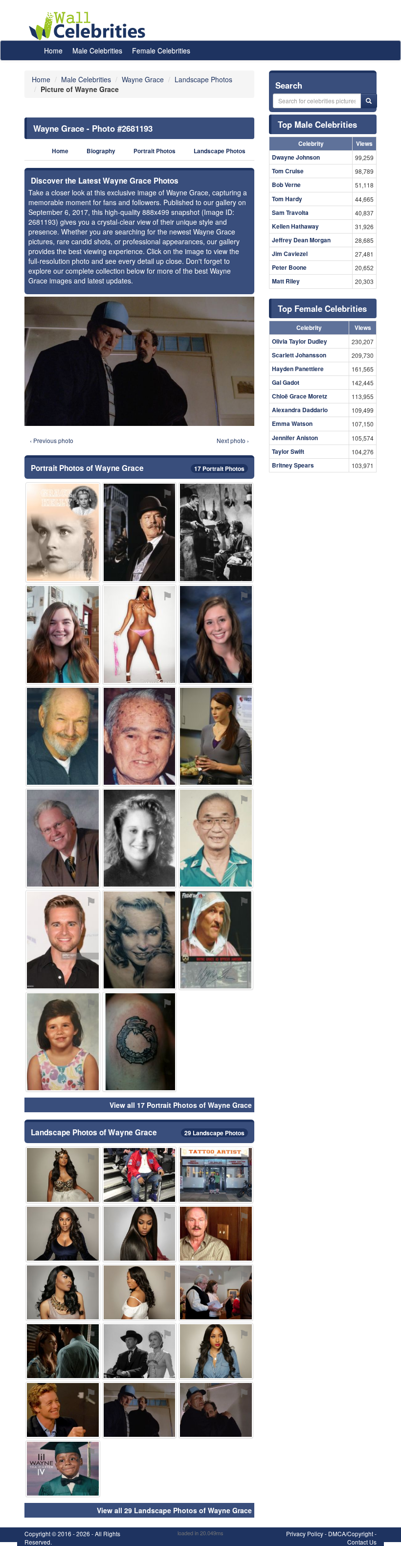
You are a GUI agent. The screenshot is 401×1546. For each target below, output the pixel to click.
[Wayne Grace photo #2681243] (139, 1042)
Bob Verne (286, 184)
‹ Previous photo (51, 440)
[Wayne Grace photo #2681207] (62, 1468)
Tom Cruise (288, 170)
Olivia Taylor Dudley (299, 341)
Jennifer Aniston (295, 437)
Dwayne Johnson (296, 157)
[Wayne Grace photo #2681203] (215, 1410)
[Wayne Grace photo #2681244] (215, 1175)
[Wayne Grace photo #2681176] (62, 1175)
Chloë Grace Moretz (299, 396)
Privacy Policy (304, 1533)
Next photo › (233, 440)
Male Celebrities (97, 50)
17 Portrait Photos (219, 468)
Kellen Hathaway (295, 226)
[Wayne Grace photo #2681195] (62, 736)
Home (53, 50)
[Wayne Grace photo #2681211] (62, 1351)
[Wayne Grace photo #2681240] (139, 940)
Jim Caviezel (290, 253)
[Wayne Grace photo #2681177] (139, 532)
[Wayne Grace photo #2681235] (139, 1351)
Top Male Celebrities (317, 124)
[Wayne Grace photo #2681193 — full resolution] (139, 361)
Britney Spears (293, 465)
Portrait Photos (155, 151)
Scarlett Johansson (299, 355)
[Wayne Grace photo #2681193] (139, 1410)
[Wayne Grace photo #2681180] (215, 1233)
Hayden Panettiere (298, 368)
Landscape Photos (219, 151)
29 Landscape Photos (214, 1132)
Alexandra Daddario (300, 409)
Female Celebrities (161, 50)
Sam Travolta (290, 212)
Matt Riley (286, 281)
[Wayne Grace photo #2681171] (139, 1233)
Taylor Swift (288, 451)
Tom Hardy (287, 198)
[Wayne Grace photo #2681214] (139, 736)
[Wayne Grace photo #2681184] (62, 940)
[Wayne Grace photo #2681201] (62, 838)
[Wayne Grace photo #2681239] (215, 736)
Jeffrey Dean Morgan (301, 239)
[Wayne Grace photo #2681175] (215, 1351)
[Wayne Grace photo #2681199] (139, 1175)
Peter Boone (289, 267)
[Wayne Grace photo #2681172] (62, 1292)
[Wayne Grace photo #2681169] (62, 1233)
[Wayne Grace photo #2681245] (215, 532)
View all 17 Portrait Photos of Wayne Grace (181, 1105)
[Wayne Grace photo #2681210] (215, 1292)
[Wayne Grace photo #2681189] (215, 634)
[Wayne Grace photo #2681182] (62, 1042)
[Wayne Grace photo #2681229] (62, 532)
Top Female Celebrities (322, 308)
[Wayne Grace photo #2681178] (139, 1292)
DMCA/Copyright (350, 1533)
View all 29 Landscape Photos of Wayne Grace (174, 1510)
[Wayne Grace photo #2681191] (62, 1410)
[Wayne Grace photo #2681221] (139, 634)
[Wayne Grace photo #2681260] (62, 634)
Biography (101, 151)
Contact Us (362, 1542)
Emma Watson (292, 423)
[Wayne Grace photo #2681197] (215, 940)
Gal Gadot (285, 382)
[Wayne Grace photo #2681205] (139, 838)
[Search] (368, 101)
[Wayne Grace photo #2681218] (215, 838)
